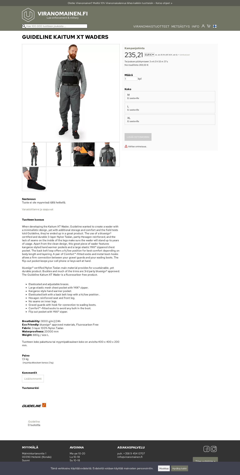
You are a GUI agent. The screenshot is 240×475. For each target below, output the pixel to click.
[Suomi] (215, 26)
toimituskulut (185, 55)
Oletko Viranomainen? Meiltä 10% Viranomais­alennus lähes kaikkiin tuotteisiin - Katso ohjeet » (120, 3)
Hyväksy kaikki (179, 468)
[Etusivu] (54, 21)
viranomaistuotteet (151, 26)
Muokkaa (163, 468)
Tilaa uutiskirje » (205, 461)
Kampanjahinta (135, 48)
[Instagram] (214, 449)
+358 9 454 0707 (134, 453)
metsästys (180, 26)
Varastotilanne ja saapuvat (37, 209)
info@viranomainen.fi (130, 457)
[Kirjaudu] (203, 26)
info (196, 26)
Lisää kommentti (32, 378)
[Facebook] (206, 449)
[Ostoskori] (208, 26)
